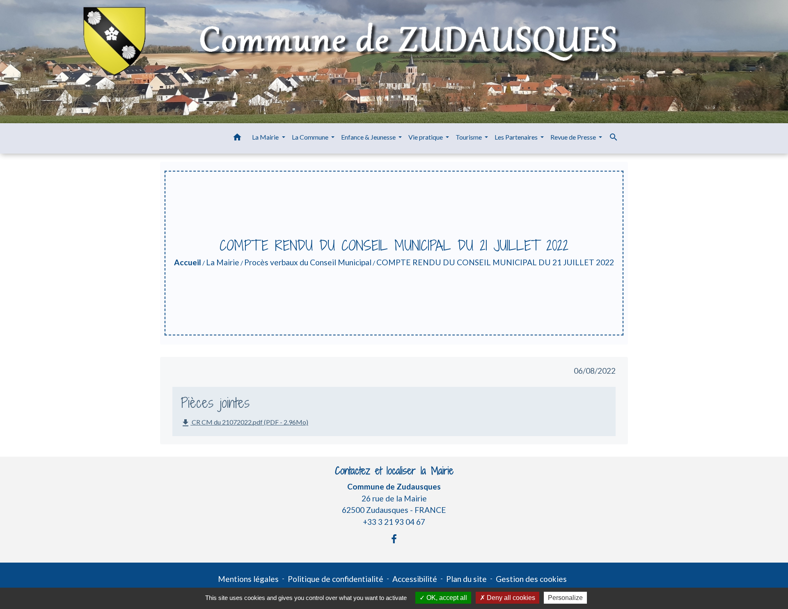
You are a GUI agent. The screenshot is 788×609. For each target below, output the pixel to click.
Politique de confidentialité (335, 579)
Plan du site (466, 579)
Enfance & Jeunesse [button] (369, 137)
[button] (237, 138)
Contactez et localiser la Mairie (394, 471)
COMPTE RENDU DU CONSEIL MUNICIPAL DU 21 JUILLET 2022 (495, 262)
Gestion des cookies (531, 579)
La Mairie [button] (266, 137)
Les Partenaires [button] (517, 137)
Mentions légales (248, 579)
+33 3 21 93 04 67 (394, 521)
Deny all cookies (510, 597)
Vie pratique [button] (426, 137)
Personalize (565, 597)
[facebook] (394, 538)
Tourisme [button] (469, 137)
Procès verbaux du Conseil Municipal (307, 262)
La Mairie (222, 262)
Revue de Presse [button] (573, 137)
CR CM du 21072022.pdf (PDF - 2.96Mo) (244, 423)
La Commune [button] (311, 137)
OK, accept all (446, 597)
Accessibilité (414, 579)
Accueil (187, 262)
